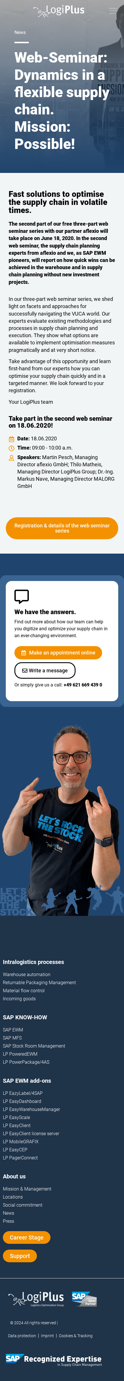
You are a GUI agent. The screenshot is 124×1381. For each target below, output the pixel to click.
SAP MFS (12, 1038)
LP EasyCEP (15, 1149)
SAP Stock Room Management (34, 1046)
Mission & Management (27, 1189)
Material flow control (24, 990)
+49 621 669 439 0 (83, 685)
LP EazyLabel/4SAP (23, 1093)
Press (8, 1221)
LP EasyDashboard (22, 1101)
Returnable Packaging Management (39, 982)
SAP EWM (13, 1030)
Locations (13, 1197)
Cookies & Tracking (76, 1335)
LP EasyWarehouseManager (31, 1109)
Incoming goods (19, 998)
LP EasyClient (17, 1125)
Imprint (47, 1335)
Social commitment (22, 1205)
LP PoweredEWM (20, 1054)
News (8, 1213)
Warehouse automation (26, 974)
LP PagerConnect (20, 1158)
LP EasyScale (16, 1117)
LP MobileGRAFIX (21, 1141)
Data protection (22, 1335)
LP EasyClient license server (31, 1133)
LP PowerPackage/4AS (26, 1062)
